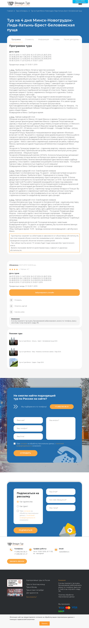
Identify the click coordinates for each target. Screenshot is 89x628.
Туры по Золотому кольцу (35, 584)
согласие (24, 444)
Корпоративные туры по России (38, 580)
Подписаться (25, 530)
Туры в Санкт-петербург (35, 590)
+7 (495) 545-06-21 (62, 407)
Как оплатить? (31, 597)
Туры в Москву (31, 587)
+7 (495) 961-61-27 (20, 554)
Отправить (25, 453)
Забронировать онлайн (44, 292)
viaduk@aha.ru (64, 552)
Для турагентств (32, 593)
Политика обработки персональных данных (66, 596)
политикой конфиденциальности (27, 516)
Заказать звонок (17, 561)
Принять (45, 623)
